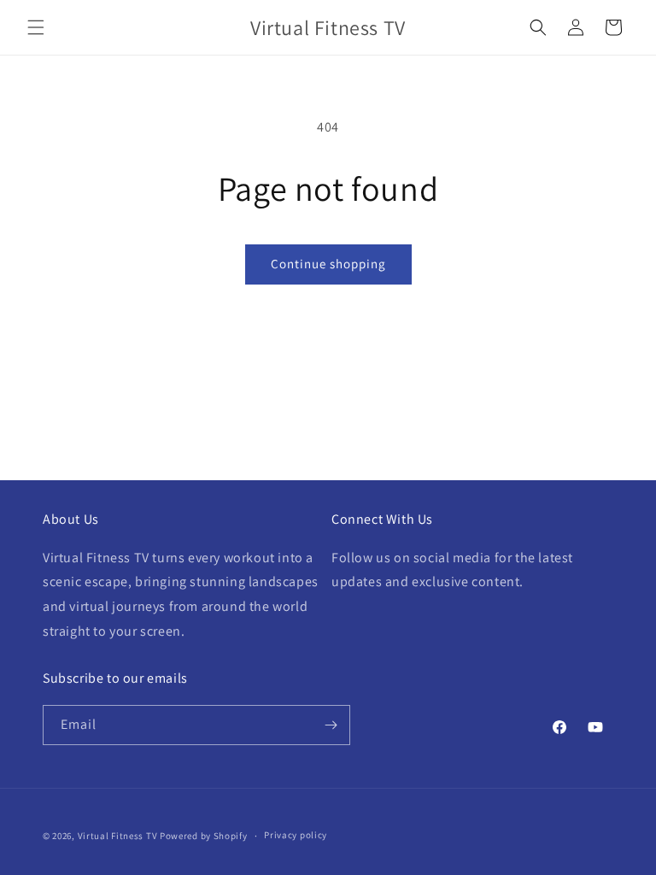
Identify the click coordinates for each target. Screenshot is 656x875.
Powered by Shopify (204, 836)
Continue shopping (328, 263)
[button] (36, 27)
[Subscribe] (330, 725)
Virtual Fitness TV (118, 836)
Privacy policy (295, 835)
